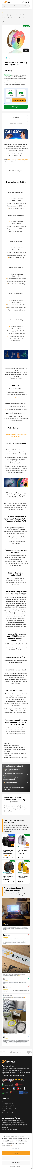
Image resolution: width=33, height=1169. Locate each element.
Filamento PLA (6, 16)
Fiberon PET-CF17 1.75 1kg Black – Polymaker (8, 878)
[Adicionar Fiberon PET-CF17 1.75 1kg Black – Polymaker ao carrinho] (12, 871)
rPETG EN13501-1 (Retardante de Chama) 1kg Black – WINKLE (8, 852)
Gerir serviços (15, 1148)
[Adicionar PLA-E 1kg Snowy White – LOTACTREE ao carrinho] (27, 845)
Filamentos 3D (19, 14)
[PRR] (15, 1092)
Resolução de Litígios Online (9, 1109)
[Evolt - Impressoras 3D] (8, 2)
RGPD (3, 1111)
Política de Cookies (15, 1166)
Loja (3, 14)
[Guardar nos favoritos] (3, 22)
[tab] (16, 117)
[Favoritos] (23, 2)
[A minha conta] (29, 2)
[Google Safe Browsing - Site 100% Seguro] (7, 1084)
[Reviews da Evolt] (14, 1080)
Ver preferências (16, 1163)
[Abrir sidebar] (2, 2)
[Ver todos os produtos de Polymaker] (9, 58)
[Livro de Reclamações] (19, 1084)
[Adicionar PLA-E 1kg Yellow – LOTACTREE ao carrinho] (27, 871)
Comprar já (16, 107)
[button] (16, 39)
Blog (3, 1101)
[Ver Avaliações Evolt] (16, 972)
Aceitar (16, 1153)
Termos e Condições (7, 1103)
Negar (16, 1158)
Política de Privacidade (8, 1105)
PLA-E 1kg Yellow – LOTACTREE (23, 877)
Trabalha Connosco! (7, 1113)
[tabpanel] (16, 443)
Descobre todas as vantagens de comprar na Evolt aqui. (13, 788)
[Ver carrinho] (26, 2)
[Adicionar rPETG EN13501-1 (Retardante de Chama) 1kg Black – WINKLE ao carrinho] (12, 845)
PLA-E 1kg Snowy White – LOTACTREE (22, 851)
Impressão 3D (9, 14)
